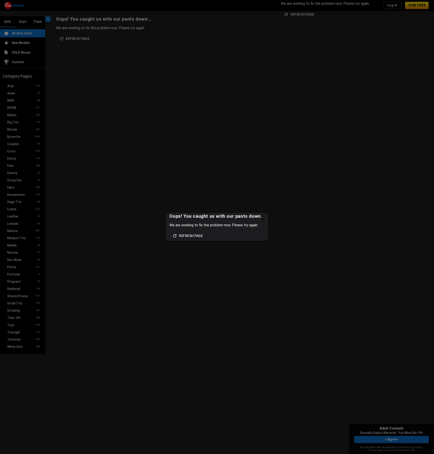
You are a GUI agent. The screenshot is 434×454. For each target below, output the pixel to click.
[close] (263, 218)
